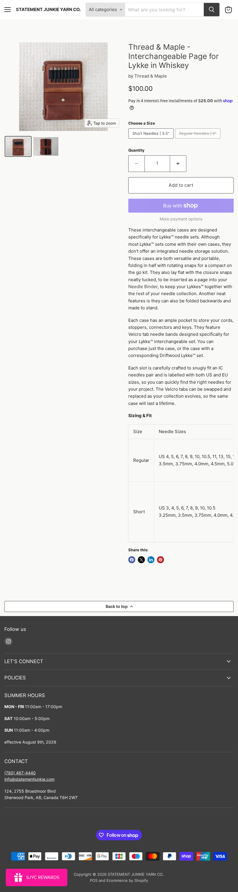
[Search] (211, 9)
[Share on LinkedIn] (150, 559)
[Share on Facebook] (131, 559)
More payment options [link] (181, 219)
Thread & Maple (150, 76)
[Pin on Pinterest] (160, 559)
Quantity (136, 150)
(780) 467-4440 (20, 772)
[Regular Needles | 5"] (198, 140)
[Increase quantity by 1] (178, 163)
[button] (18, 146)
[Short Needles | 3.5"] (151, 140)
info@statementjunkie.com (29, 779)
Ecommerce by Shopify (127, 880)
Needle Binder (143, 286)
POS (94, 880)
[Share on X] (141, 559)
